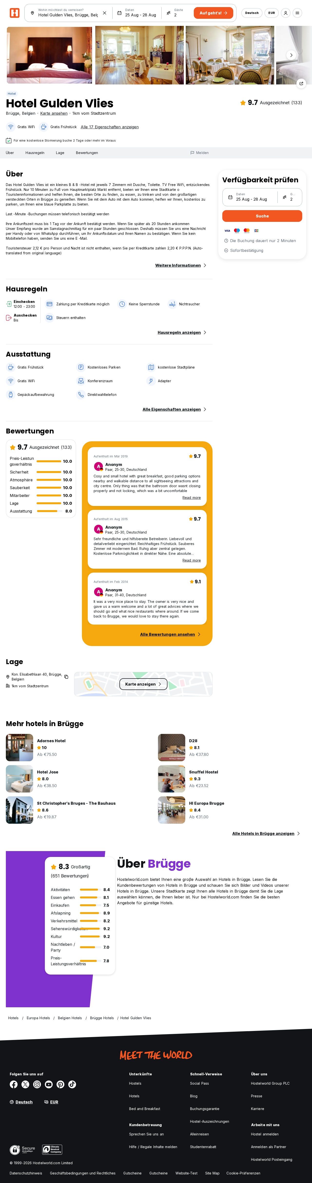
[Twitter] (25, 1084)
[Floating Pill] (291, 55)
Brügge (12, 113)
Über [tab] (10, 153)
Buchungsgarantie (205, 1109)
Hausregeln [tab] (35, 153)
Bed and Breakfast (144, 1109)
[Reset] (104, 13)
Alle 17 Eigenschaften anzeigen (110, 126)
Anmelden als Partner (268, 1147)
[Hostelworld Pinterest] (60, 1084)
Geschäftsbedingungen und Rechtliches (83, 1173)
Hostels (135, 1083)
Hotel (12, 93)
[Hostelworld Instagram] (37, 1084)
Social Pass (199, 1083)
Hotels (134, 1096)
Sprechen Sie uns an (146, 1134)
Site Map (212, 1173)
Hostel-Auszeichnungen (209, 1121)
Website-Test (186, 1173)
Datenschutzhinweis (26, 1173)
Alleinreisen (199, 1134)
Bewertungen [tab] (87, 153)
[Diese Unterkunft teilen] (301, 83)
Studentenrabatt (203, 1147)
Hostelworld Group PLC (270, 1083)
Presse (257, 1096)
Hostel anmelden (265, 1134)
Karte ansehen (54, 113)
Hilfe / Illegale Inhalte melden (153, 1147)
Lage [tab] (60, 153)
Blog (193, 1096)
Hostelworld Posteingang (271, 1159)
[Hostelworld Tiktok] (72, 1084)
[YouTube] (49, 1084)
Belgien (28, 113)
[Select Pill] (286, 13)
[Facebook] (14, 1084)
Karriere (257, 1109)
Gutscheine (132, 1173)
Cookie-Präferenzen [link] (243, 1173)
